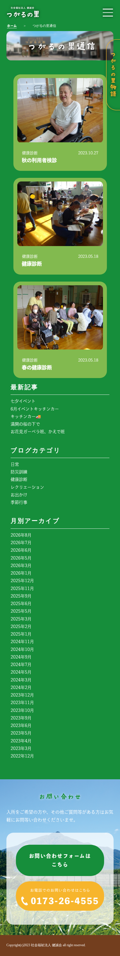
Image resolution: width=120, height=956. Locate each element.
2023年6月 (21, 725)
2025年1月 (21, 634)
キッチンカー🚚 (26, 416)
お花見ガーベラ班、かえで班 (38, 431)
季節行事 (19, 502)
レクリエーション (27, 487)
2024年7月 (21, 664)
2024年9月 (21, 657)
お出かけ (19, 495)
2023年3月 (21, 748)
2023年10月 (22, 710)
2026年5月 (21, 558)
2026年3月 (21, 565)
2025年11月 (22, 588)
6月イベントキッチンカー (35, 409)
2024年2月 (21, 687)
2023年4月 (21, 741)
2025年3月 (21, 619)
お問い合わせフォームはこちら (60, 860)
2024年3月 (21, 680)
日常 (15, 464)
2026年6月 (21, 550)
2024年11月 (22, 641)
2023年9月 (21, 718)
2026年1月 (21, 573)
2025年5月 (21, 611)
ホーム (12, 25)
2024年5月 (21, 672)
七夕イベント (23, 401)
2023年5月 (21, 733)
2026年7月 (21, 542)
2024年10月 (22, 649)
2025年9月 (21, 596)
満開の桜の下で (25, 424)
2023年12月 (22, 695)
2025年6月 (21, 603)
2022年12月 (22, 756)
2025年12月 (22, 581)
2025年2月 (21, 626)
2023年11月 (22, 702)
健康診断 (19, 479)
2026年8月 (21, 535)
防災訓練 (19, 472)
